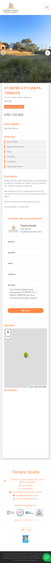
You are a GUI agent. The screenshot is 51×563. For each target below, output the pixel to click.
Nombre (11, 242)
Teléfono (12, 274)
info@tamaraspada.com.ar (31, 232)
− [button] (8, 336)
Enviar (27, 310)
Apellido (11, 253)
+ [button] (8, 332)
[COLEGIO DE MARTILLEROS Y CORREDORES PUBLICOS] (39, 512)
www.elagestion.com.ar (11, 558)
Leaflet (31, 387)
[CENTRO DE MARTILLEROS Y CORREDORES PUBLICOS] (30, 512)
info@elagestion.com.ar (37, 556)
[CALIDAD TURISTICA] (20, 512)
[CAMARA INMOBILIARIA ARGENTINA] (11, 512)
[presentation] (3, 52)
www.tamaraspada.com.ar (27, 499)
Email (10, 263)
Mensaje (11, 285)
